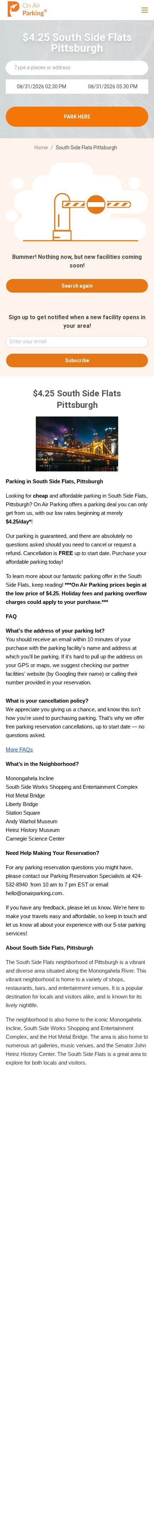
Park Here (77, 117)
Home (41, 147)
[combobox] (74, 342)
